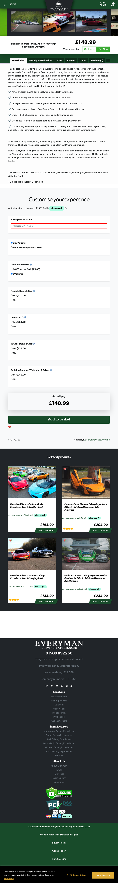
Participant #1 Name (21, 220)
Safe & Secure (59, 859)
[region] (59, 874)
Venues (71, 61)
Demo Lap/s (17, 317)
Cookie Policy (59, 851)
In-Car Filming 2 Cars (21, 344)
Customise (89, 49)
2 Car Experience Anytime (97, 440)
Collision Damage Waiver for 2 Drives (30, 370)
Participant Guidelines (40, 61)
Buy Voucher (19, 243)
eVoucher (18, 274)
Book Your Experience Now (27, 248)
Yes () (19, 296)
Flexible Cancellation (21, 291)
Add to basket (59, 419)
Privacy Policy (59, 843)
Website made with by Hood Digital (59, 835)
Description (18, 61)
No (14, 300)
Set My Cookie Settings (76, 875)
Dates (83, 61)
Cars (59, 61)
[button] (9, 427)
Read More (9, 879)
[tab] (18, 61)
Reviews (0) (97, 61)
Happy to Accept (103, 875)
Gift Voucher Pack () (26, 269)
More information (71, 49)
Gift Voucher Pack (20, 265)
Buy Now (103, 49)
